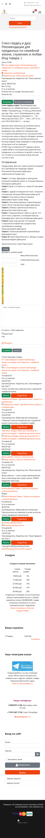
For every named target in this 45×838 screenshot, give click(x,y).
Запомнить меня (15, 759)
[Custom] (10, 4)
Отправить (7, 350)
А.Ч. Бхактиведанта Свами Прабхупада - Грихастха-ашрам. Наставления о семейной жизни (20, 362)
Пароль (8, 751)
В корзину (35, 639)
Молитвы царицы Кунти (12, 522)
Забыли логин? (13, 783)
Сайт (22, 264)
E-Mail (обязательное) (29, 260)
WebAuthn (24, 764)
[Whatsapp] (2, 4)
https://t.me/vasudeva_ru (22, 683)
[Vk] (6, 4)
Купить (6, 395)
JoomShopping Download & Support (17, 549)
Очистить (17, 350)
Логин (7, 742)
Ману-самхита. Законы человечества (17, 457)
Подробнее (22, 395)
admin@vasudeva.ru (33, 5)
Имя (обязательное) (29, 255)
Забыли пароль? (14, 778)
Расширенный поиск (18, 27)
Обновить (8, 343)
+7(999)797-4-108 (32, 3)
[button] (33, 12)
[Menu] (39, 12)
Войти (22, 772)
